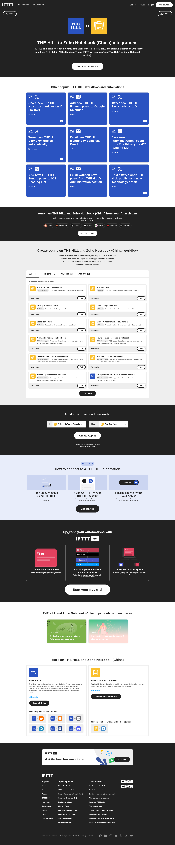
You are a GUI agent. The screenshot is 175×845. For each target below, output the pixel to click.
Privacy (83, 836)
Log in (151, 5)
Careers (55, 836)
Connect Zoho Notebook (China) (106, 696)
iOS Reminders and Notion (67, 810)
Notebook (94, 684)
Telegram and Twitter (65, 818)
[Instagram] (110, 835)
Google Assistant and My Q (67, 798)
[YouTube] (116, 835)
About (90, 836)
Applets (44, 794)
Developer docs (47, 818)
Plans (142, 5)
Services (45, 786)
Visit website (33, 697)
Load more (87, 393)
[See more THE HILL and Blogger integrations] (56, 718)
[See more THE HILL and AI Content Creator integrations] (37, 718)
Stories (44, 790)
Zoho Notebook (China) (87, 42)
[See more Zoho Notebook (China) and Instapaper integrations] (99, 728)
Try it (81, 298)
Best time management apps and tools (102, 794)
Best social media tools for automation (102, 822)
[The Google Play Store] (127, 787)
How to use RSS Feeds (97, 802)
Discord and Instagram (66, 786)
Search (44, 810)
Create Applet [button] (87, 435)
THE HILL (47, 42)
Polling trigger (43, 290)
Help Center (46, 802)
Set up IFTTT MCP (87, 233)
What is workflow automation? (99, 798)
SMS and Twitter (63, 806)
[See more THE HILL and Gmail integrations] (56, 728)
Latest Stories (95, 781)
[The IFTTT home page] (7, 4)
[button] (87, 509)
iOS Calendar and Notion (66, 790)
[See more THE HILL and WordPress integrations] (37, 728)
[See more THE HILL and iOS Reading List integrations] (74, 718)
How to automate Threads (98, 814)
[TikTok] (126, 835)
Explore (133, 5)
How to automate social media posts (101, 818)
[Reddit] (131, 835)
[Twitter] (121, 835)
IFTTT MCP (46, 798)
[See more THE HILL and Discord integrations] (74, 728)
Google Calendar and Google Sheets (70, 794)
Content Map (46, 806)
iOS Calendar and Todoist (67, 814)
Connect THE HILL (39, 703)
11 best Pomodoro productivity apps (101, 810)
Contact (76, 836)
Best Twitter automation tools (99, 790)
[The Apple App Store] (127, 782)
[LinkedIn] (105, 835)
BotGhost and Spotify (65, 802)
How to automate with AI (97, 786)
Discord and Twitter (65, 822)
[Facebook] (100, 835)
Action (101, 290)
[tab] (32, 274)
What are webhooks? (96, 806)
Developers (46, 836)
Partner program (65, 836)
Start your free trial (87, 589)
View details (35, 298)
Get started (164, 5)
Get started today (87, 66)
